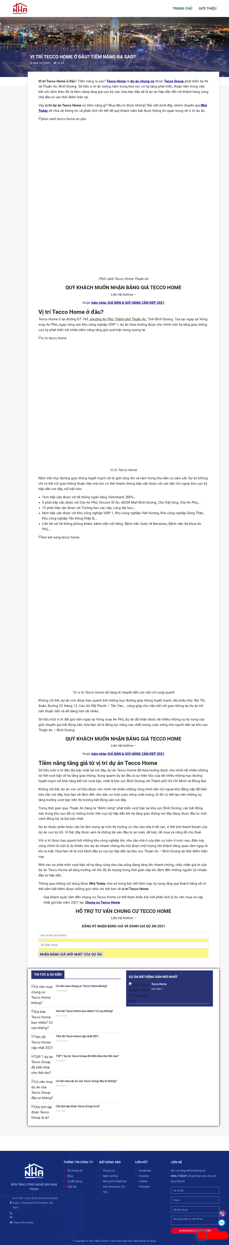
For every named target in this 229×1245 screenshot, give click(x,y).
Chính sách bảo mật (121, 1240)
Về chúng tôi (75, 1170)
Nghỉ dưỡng (110, 1176)
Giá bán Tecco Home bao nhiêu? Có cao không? (84, 1011)
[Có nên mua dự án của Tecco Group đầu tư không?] (42, 1090)
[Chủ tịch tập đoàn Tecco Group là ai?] (42, 1113)
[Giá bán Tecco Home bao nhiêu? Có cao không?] (42, 1020)
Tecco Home (159, 984)
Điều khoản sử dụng (145, 1240)
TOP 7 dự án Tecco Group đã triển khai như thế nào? (87, 1056)
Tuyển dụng (74, 1181)
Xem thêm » (157, 989)
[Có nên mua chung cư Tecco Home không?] (42, 995)
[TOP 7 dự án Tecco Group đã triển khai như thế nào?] (42, 1065)
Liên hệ (71, 1186)
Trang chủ (182, 8)
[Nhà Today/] (20, 8)
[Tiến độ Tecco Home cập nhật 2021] (42, 1043)
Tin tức (60, 63)
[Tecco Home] (139, 993)
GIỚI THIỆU (207, 8)
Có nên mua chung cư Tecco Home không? (81, 986)
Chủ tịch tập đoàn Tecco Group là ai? (78, 1106)
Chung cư (109, 1170)
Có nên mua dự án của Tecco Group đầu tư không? (86, 1081)
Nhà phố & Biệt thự (115, 1181)
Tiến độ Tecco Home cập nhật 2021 (77, 1036)
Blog (70, 1176)
